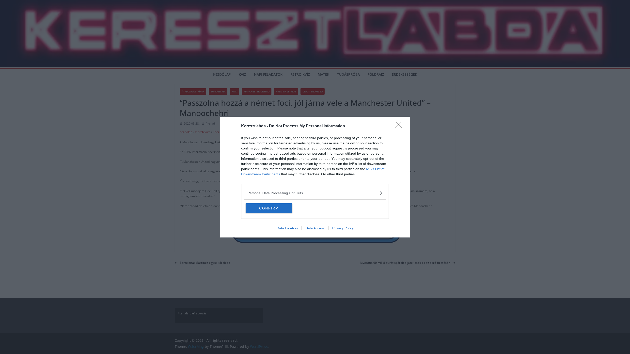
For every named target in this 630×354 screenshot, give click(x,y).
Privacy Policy (343, 228)
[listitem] (315, 193)
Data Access (315, 228)
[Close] (400, 126)
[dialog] (315, 177)
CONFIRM (269, 208)
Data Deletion (287, 228)
